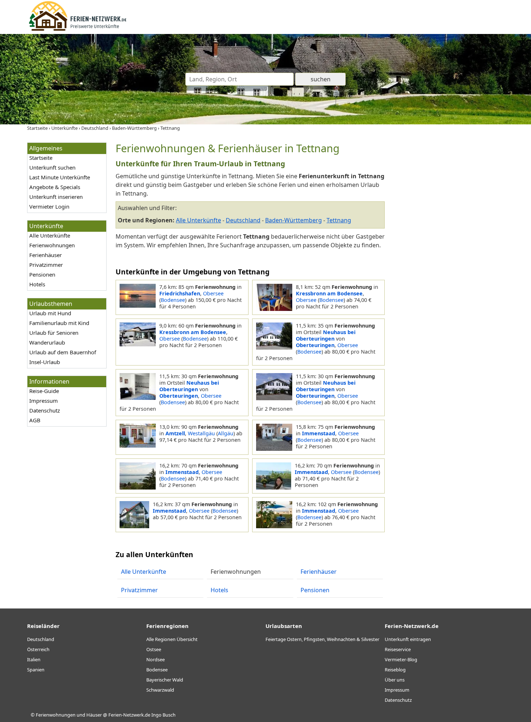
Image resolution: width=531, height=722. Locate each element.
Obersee (213, 293)
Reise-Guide (44, 390)
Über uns (395, 679)
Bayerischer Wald (164, 679)
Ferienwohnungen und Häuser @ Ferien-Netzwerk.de (93, 715)
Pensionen (42, 274)
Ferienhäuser (45, 255)
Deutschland (243, 220)
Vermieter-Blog (401, 659)
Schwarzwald (160, 690)
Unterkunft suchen (52, 167)
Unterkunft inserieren (56, 196)
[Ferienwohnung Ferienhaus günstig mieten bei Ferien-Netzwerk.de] (77, 30)
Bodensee (173, 299)
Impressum (43, 400)
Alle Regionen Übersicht (172, 639)
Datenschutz (44, 410)
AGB (34, 420)
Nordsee (155, 659)
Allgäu (225, 433)
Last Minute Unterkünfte (59, 177)
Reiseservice (398, 649)
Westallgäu (201, 433)
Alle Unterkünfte (49, 235)
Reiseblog (395, 669)
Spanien (35, 669)
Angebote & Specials (54, 187)
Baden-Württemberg (293, 220)
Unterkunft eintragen (408, 639)
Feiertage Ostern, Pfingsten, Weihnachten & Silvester (322, 639)
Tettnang (339, 220)
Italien (33, 659)
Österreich (38, 649)
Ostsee (153, 649)
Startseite (40, 157)
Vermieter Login (49, 206)
